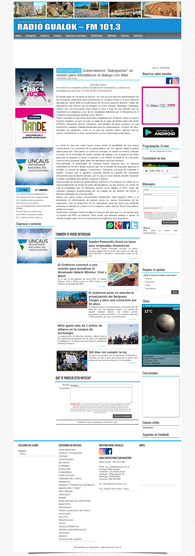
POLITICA (63, 517)
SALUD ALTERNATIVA (69, 526)
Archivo (57, 35)
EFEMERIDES (65, 472)
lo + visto (23, 190)
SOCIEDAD (64, 533)
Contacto (138, 35)
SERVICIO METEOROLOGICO (73, 530)
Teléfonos (111, 35)
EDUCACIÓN (64, 469)
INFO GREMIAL (66, 491)
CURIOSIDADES (66, 459)
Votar (175, 292)
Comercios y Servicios (76, 35)
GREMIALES (64, 482)
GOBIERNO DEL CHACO (70, 479)
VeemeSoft (148, 427)
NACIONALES (65, 507)
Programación (151, 145)
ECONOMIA (64, 466)
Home (18, 35)
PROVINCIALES (66, 520)
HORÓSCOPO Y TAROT (70, 488)
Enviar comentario (122, 416)
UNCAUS (63, 536)
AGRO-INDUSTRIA (67, 450)
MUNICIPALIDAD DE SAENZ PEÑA (75, 501)
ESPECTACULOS (67, 475)
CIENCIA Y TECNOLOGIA (70, 453)
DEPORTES (64, 463)
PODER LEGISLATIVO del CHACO (74, 510)
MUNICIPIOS (65, 504)
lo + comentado (41, 190)
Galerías (125, 35)
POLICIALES (64, 514)
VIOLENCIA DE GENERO (70, 539)
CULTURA (63, 456)
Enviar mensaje (170, 222)
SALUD (62, 523)
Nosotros (45, 35)
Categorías (31, 35)
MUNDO (62, 498)
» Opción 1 (175, 177)
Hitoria (22, 454)
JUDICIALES (64, 494)
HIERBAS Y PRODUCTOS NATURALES (77, 485)
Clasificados (96, 35)
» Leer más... (132, 258)
